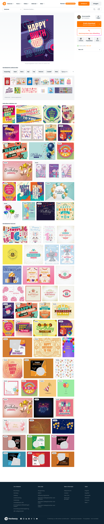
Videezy (16, 495)
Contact (66, 493)
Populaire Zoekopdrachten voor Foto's (46, 502)
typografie (65, 71)
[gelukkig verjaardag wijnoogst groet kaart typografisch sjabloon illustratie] (64, 275)
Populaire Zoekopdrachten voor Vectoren (46, 498)
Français (87, 500)
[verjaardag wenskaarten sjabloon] (54, 171)
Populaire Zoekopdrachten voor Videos (46, 506)
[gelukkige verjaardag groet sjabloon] (42, 151)
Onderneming (17, 498)
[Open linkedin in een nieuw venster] (26, 518)
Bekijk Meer (63, 90)
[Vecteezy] (4, 3)
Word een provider (66, 498)
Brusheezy (16, 490)
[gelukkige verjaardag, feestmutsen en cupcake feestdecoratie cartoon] (28, 211)
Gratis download (89, 24)
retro (22, 71)
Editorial (33, 3)
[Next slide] (71, 72)
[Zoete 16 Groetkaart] (15, 234)
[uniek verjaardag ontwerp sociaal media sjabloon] (17, 347)
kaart (15, 71)
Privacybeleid (86, 518)
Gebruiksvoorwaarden (76, 518)
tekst (56, 71)
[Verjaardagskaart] (9, 114)
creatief (49, 71)
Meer (41, 3)
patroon (41, 71)
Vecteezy (16, 493)
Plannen (62, 3)
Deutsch (87, 498)
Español (87, 493)
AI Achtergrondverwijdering (21, 508)
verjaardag (7, 71)
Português (87, 495)
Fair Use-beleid (94, 518)
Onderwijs (16, 500)
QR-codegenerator (19, 511)
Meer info (80, 49)
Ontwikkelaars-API (19, 502)
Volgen (98, 18)
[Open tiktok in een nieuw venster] (31, 518)
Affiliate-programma (43, 495)
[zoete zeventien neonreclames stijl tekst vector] (43, 408)
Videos (26, 3)
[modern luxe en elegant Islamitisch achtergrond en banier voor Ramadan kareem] (40, 426)
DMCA (39, 493)
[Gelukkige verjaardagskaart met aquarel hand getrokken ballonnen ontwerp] (12, 211)
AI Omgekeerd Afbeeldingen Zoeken (21, 505)
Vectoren (9, 3)
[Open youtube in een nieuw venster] (36, 518)
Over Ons (66, 495)
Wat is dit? (88, 45)
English (87, 490)
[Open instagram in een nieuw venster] (23, 518)
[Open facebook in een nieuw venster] (21, 518)
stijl (28, 71)
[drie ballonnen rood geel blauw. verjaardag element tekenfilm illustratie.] (65, 388)
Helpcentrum (67, 490)
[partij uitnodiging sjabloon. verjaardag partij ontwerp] (38, 275)
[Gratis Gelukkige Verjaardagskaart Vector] (32, 132)
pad (34, 71)
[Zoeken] (94, 9)
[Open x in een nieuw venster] (34, 518)
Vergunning (41, 490)
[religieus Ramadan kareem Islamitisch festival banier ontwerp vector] (63, 426)
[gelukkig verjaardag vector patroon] (64, 368)
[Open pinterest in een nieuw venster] (29, 518)
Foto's (18, 3)
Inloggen (95, 3)
